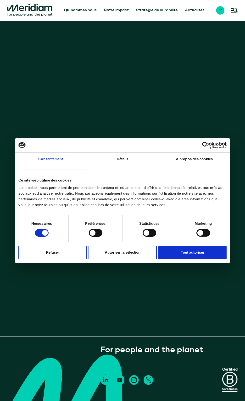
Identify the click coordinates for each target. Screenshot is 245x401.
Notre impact (116, 10)
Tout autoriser (192, 252)
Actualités (195, 10)
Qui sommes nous (80, 10)
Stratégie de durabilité (157, 10)
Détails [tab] (122, 159)
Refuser (52, 252)
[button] (222, 10)
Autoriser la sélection (122, 252)
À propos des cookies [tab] (194, 159)
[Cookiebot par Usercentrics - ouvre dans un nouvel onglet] (206, 145)
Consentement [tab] (50, 159)
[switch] (95, 233)
